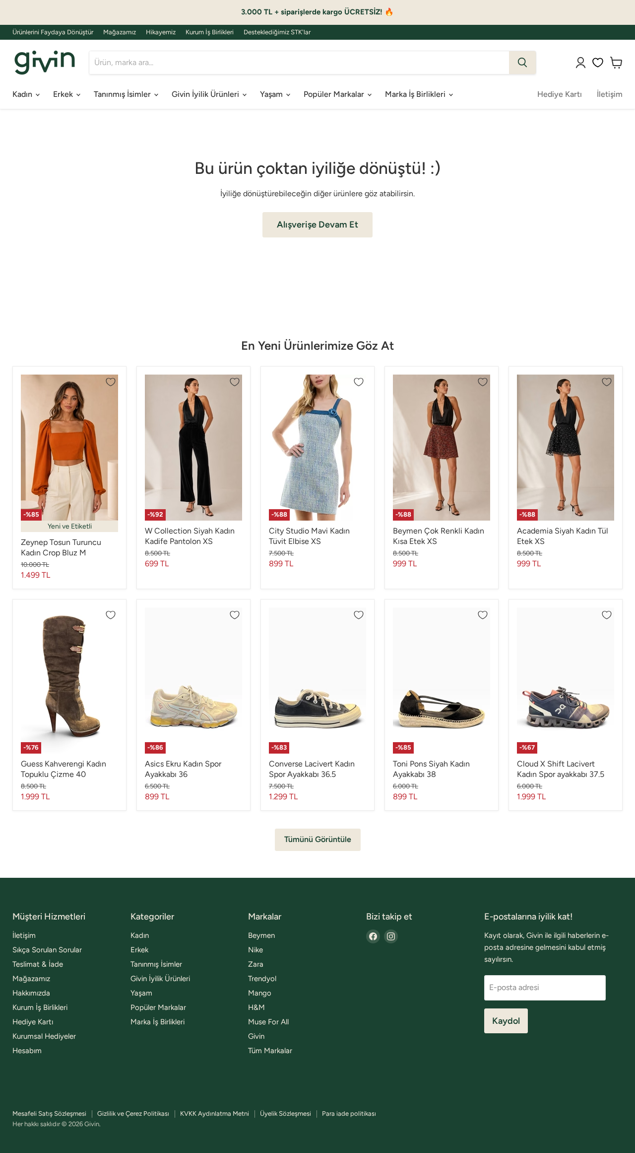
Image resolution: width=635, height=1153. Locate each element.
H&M (256, 1007)
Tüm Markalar (270, 1050)
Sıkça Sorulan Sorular (47, 949)
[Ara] (522, 62)
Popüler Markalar (335, 94)
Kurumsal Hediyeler (44, 1036)
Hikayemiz (161, 32)
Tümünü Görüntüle (317, 839)
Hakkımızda (31, 993)
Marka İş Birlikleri (416, 94)
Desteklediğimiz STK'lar (277, 32)
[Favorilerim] (598, 63)
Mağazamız (119, 32)
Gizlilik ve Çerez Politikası (133, 1113)
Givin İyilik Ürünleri (206, 94)
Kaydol (506, 1020)
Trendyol (262, 978)
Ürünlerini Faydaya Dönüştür (52, 32)
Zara (255, 964)
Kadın (23, 94)
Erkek (64, 94)
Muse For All (268, 1021)
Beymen (261, 935)
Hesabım (27, 1050)
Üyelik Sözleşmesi (285, 1113)
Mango (259, 993)
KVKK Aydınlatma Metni (214, 1113)
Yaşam (272, 94)
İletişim (610, 94)
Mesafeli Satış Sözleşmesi (49, 1113)
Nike (255, 949)
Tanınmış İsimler (123, 94)
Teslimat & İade (37, 964)
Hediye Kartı (559, 94)
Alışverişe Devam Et (317, 224)
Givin (256, 1036)
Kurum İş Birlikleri (210, 32)
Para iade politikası (349, 1113)
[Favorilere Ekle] (111, 382)
